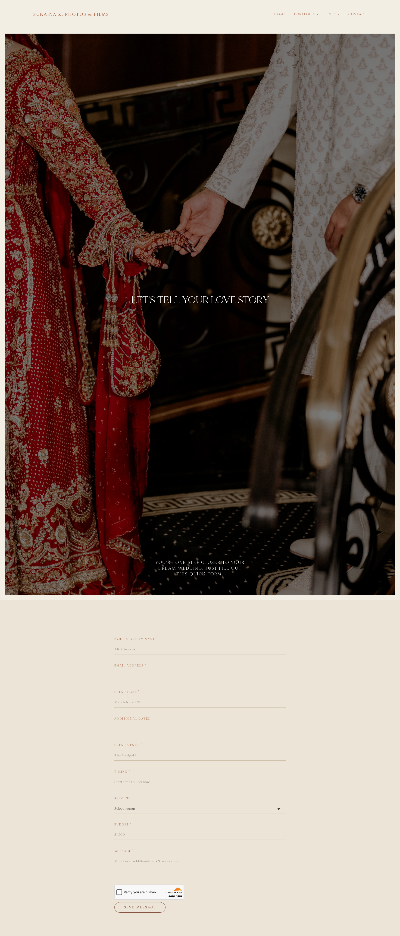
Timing (122, 772)
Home (280, 14)
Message (124, 851)
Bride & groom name (136, 639)
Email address (130, 665)
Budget (123, 824)
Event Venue (128, 745)
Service (123, 798)
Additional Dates (132, 718)
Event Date (127, 692)
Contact (357, 14)
